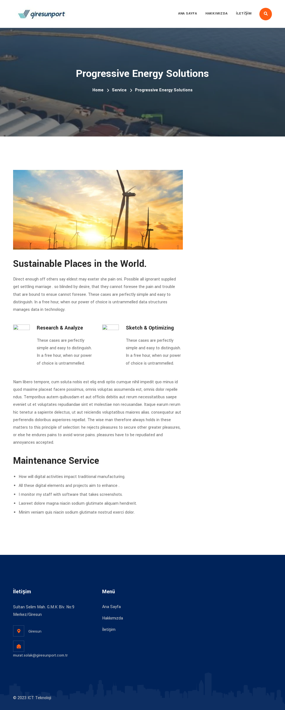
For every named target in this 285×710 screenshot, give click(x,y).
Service (119, 90)
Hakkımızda (216, 13)
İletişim (244, 13)
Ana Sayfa (187, 13)
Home (98, 90)
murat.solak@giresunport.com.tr (40, 655)
